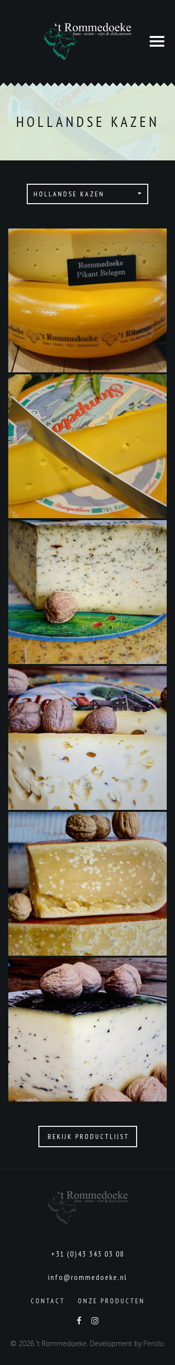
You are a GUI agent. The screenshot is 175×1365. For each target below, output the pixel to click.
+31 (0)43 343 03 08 (87, 1254)
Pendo (153, 1343)
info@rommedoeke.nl (87, 1277)
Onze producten (111, 1300)
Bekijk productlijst (88, 1136)
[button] (87, 194)
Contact (48, 1300)
